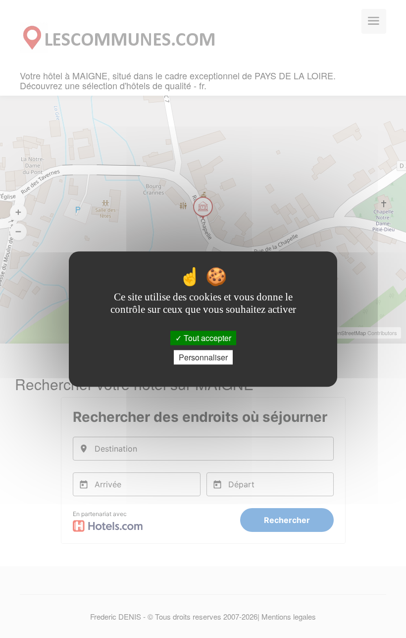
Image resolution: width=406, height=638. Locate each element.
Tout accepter (206, 338)
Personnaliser (203, 357)
